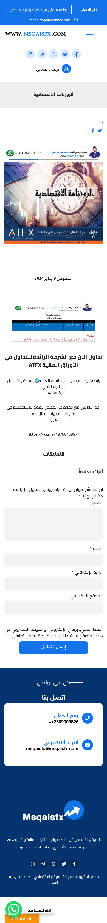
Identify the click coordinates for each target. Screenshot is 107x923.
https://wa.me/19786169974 (54, 434)
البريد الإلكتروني (87, 572)
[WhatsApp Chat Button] (13, 909)
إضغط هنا (53, 393)
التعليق (95, 502)
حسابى (41, 69)
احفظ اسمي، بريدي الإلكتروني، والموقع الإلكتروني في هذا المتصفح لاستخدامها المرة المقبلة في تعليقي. (53, 632)
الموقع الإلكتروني (86, 595)
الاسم (96, 548)
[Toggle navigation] (89, 37)
